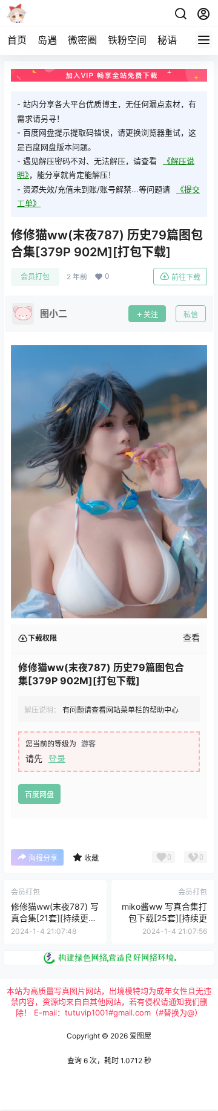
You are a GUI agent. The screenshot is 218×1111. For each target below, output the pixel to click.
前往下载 (185, 277)
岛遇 (47, 40)
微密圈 (82, 40)
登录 (56, 758)
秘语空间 (176, 40)
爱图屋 (139, 1035)
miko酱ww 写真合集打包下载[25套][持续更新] (164, 918)
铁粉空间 (127, 40)
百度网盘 (39, 794)
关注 (151, 314)
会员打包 (35, 276)
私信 (190, 314)
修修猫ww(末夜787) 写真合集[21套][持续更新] (55, 918)
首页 (17, 40)
